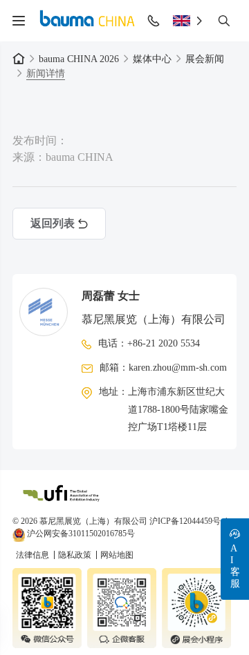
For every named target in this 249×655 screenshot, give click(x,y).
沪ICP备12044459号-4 (188, 521)
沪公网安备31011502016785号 (80, 533)
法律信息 (33, 555)
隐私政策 (75, 555)
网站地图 (116, 555)
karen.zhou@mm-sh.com (178, 367)
